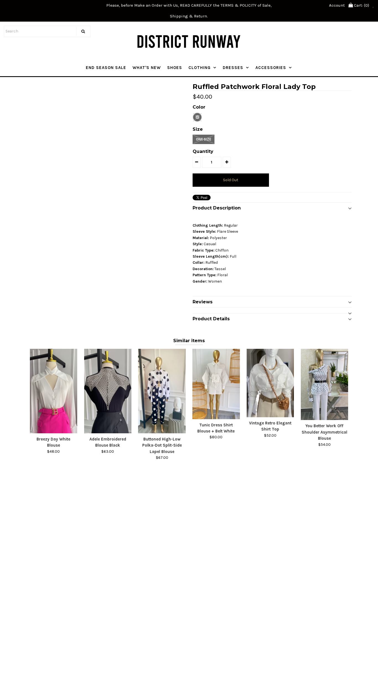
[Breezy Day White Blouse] (53, 391)
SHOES (174, 67)
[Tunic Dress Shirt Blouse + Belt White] (216, 384)
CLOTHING (199, 67)
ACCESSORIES (270, 67)
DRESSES (233, 67)
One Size (203, 139)
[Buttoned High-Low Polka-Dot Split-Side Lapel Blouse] (161, 391)
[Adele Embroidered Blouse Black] (107, 391)
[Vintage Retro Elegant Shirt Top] (270, 383)
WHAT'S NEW (147, 67)
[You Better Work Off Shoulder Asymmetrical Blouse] (324, 384)
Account (337, 5)
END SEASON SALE (106, 67)
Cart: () (361, 5)
